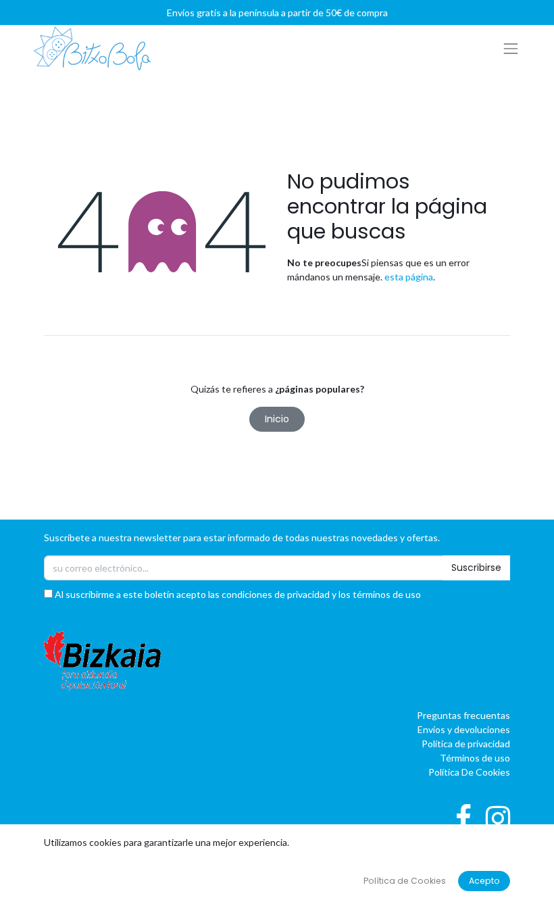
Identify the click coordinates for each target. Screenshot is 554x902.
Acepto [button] (484, 880)
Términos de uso (475, 757)
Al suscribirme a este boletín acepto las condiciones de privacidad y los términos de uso (237, 594)
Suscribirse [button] (476, 567)
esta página (408, 276)
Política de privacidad (466, 743)
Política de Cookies (404, 880)
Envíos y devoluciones (464, 729)
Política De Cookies (469, 772)
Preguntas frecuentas (463, 715)
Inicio (277, 419)
